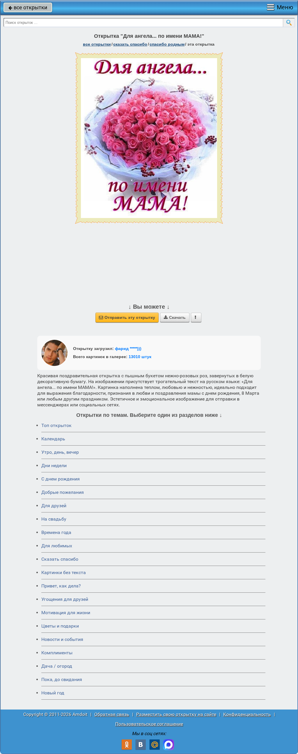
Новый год (52, 693)
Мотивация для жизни (65, 612)
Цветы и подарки (60, 626)
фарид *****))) (128, 348)
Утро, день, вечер (60, 452)
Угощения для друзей (64, 599)
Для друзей (53, 505)
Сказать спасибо (59, 559)
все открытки (27, 7)
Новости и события (62, 639)
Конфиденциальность (247, 714)
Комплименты (56, 652)
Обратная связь (111, 714)
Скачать (175, 317)
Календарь (53, 439)
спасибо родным (167, 44)
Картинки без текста (63, 572)
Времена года (56, 532)
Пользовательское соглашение (149, 724)
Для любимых (56, 545)
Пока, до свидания (61, 679)
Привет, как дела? (61, 586)
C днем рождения (60, 479)
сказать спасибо (130, 44)
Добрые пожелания (62, 492)
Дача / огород (56, 666)
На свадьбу (53, 519)
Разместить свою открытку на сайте (176, 714)
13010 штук (140, 356)
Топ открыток (56, 425)
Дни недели (54, 465)
